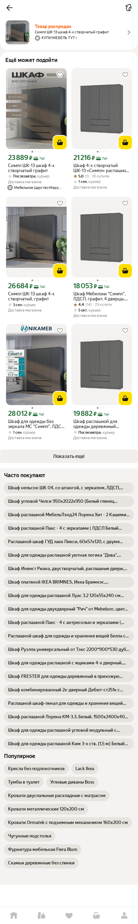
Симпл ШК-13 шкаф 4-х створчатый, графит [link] (31, 296)
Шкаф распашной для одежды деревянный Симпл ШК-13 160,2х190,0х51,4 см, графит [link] (101, 424)
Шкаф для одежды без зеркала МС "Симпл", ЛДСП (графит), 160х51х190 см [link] (36, 424)
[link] (69, 488)
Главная (13, 916)
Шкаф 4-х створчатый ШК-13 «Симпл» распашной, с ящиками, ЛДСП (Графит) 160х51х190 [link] (101, 168)
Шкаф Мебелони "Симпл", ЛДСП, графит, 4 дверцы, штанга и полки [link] (99, 296)
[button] (9, 8)
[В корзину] (60, 142)
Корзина (96, 916)
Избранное (69, 916)
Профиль (124, 916)
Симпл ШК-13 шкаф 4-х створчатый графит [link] (31, 168)
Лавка (41, 916)
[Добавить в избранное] (60, 75)
